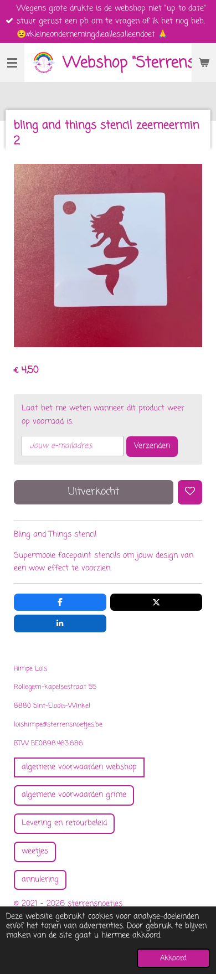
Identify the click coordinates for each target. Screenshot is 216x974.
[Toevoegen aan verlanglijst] (190, 492)
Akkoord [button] (173, 958)
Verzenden (152, 446)
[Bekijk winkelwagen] (204, 62)
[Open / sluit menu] (12, 62)
